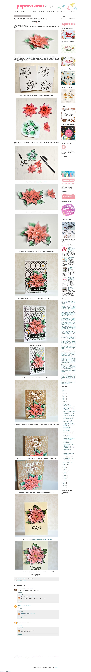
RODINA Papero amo (68, 360)
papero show (68, 347)
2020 (64, 398)
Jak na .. (70, 324)
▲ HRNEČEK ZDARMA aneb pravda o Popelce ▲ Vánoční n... (69, 433)
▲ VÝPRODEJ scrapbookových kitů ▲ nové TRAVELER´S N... (69, 424)
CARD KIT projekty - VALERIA (68, 415)
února (65, 478)
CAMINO (62, 308)
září (64, 467)
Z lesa (73, 381)
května (65, 474)
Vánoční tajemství (64, 378)
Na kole (70, 340)
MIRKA (68, 337)
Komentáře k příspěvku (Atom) (28, 658)
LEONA (71, 331)
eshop (23, 11)
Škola (66, 371)
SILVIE (62, 365)
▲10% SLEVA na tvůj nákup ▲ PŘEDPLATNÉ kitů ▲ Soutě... (69, 447)
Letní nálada (66, 332)
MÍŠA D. (73, 337)
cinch (67, 309)
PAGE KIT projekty (66, 430)
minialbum (63, 337)
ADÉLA (71, 301)
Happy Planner (64, 320)
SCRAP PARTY (73, 361)
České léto (65, 313)
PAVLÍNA (73, 347)
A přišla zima (67, 301)
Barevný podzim (66, 307)
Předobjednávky (64, 359)
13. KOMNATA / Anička (67, 442)
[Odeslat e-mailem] (27, 578)
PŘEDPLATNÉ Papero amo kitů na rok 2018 (69, 454)
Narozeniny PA (68, 341)
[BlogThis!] (28, 578)
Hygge (62, 322)
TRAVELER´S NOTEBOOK (66, 374)
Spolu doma (70, 367)
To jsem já (72, 373)
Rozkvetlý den (67, 361)
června (65, 472)
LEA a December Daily (67, 420)
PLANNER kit (63, 352)
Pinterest (63, 349)
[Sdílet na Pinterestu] (32, 578)
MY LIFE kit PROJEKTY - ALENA (68, 417)
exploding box (66, 318)
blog (16, 11)
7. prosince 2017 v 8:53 (28, 588)
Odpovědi (21, 594)
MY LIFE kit (70, 339)
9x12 (62, 301)
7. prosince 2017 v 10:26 (26, 605)
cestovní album (63, 309)
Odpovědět (20, 592)
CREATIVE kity (64, 312)
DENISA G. (64, 315)
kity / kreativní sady (36, 11)
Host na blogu (71, 320)
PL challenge (68, 350)
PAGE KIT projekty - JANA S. (68, 425)
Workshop (68, 381)
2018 (64, 401)
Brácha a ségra (72, 307)
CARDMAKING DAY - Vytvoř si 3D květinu (68, 445)
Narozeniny (63, 341)
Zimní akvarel (70, 382)
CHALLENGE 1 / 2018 (67, 405)
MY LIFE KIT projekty (67, 437)
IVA (65, 324)
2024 (64, 392)
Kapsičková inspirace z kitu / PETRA (71, 288)
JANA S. (67, 326)
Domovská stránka (36, 656)
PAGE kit (71, 345)
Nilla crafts (23, 596)
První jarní (66, 358)
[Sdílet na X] (30, 578)
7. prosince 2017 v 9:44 (30, 596)
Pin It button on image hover (5, 671)
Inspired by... (68, 323)
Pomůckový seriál (72, 353)
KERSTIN (70, 328)
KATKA (66, 328)
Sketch (67, 366)
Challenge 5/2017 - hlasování (71, 258)
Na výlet (73, 340)
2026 (64, 388)
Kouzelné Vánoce (70, 329)
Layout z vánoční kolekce (68, 418)
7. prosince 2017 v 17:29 (25, 622)
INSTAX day (73, 323)
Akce (67, 302)
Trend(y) (73, 374)
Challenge (68, 322)
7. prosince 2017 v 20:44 (30, 613)
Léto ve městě (66, 333)
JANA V (71, 326)
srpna (65, 469)
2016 (64, 482)
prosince (65, 404)
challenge (50, 11)
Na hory (66, 340)
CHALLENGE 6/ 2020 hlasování (71, 268)
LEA (68, 331)
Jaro (66, 327)
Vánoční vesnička (72, 378)
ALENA (63, 304)
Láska (74, 329)
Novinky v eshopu (69, 342)
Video (71, 379)
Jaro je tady (69, 327)
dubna (65, 475)
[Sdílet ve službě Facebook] (31, 578)
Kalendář (63, 328)
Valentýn (73, 376)
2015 (64, 483)
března (65, 477)
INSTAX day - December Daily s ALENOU (69, 409)
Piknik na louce (72, 348)
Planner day (72, 351)
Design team (70, 315)
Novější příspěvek (18, 656)
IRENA (62, 324)
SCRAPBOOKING (65, 362)
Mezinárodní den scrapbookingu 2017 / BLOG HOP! (71, 278)
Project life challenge (67, 357)
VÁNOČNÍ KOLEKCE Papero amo (68, 451)
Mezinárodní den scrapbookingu (68, 335)
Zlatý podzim (67, 383)
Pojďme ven (66, 353)
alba (69, 302)
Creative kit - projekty (69, 311)
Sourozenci (73, 366)
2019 (64, 399)
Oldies (66, 343)
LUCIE (74, 333)
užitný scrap (70, 376)
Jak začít (74, 324)
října (64, 466)
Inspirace (63, 323)
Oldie (64, 343)
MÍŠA (71, 337)
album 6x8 (73, 302)
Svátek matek (68, 370)
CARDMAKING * (20, 580)
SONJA (70, 366)
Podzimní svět (69, 352)
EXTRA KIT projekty (66, 427)
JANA (62, 326)
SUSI (62, 370)
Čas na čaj (70, 312)
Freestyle (73, 319)
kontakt (71, 11)
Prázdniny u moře (65, 354)
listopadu (65, 464)
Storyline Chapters (67, 368)
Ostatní (67, 345)
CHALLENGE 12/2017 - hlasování (69, 411)
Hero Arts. (28, 57)
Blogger (56, 667)
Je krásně (73, 327)
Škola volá (70, 371)
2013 (64, 486)
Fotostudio (69, 319)
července (65, 470)
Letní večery (71, 332)
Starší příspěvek (55, 656)
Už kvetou (65, 376)
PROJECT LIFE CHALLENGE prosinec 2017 (68, 456)
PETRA (62, 348)
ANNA (71, 304)
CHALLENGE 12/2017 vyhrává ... (69, 407)
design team (61, 11)
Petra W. (19, 605)
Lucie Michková (21, 588)
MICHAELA (70, 336)
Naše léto (73, 341)
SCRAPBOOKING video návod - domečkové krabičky (69, 439)
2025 (64, 390)
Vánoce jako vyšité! (67, 449)
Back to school (66, 306)
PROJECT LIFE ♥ (66, 356)
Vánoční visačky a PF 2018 (68, 421)
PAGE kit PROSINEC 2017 (68, 462)
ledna (65, 480)
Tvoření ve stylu (71, 375)
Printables (73, 354)
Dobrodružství (70, 317)
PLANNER (67, 351)
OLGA (69, 343)
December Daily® (68, 314)
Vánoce (67, 377)
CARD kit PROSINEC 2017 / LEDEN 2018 (68, 459)
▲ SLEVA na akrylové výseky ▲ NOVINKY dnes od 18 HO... (69, 413)
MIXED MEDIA (64, 339)
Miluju (74, 336)
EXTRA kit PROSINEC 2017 (68, 461)
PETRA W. (67, 348)
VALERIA (24, 580)
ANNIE (74, 304)
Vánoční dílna (72, 377)
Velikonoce (63, 379)
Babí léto (71, 305)
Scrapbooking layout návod (69, 364)
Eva (63, 318)
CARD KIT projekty (66, 428)
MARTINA (63, 334)
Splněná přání (64, 367)
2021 (64, 396)
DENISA (74, 314)
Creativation (70, 309)
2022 (64, 395)
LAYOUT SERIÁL (64, 331)
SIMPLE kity (68, 365)
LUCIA (71, 333)
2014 (64, 485)
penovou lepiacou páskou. (41, 181)
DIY (67, 317)
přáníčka (73, 358)
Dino (65, 317)
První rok (70, 358)
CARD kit (66, 308)
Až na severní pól (65, 305)
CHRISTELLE (73, 322)
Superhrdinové (73, 368)
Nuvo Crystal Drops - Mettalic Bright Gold (42, 539)
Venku (67, 379)
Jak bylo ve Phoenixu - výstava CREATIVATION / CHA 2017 (71, 249)
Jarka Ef (19, 622)
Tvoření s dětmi (64, 375)
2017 (64, 402)
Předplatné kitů (70, 359)
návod (62, 342)
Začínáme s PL (64, 382)
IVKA (68, 324)
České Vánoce (70, 313)
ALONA (67, 304)
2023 (64, 393)
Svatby (64, 370)
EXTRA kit (71, 318)
